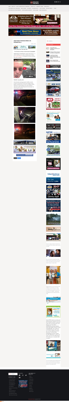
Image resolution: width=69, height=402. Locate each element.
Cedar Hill (30, 379)
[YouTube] (19, 379)
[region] (53, 68)
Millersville (31, 385)
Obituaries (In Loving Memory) (14, 10)
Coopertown (31, 381)
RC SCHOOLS (11, 388)
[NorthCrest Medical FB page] (24, 50)
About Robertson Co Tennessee (23, 6)
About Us (13, 6)
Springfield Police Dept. (13, 395)
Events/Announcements (27, 10)
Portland (30, 388)
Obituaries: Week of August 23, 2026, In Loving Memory (55, 54)
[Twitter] (58, 1)
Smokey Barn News (31, 401)
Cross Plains (31, 382)
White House (31, 393)
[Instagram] (60, 1)
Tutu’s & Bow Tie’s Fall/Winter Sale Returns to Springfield (55, 50)
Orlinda (30, 387)
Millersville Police (12, 384)
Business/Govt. (35, 8)
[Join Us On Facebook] (25, 157)
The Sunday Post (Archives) (14, 8)
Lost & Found (42, 8)
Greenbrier (31, 384)
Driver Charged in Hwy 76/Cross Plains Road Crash (55, 63)
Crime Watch (46, 6)
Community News (39, 6)
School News (35, 10)
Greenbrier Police (12, 382)
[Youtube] (56, 1)
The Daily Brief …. (49, 8)
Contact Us (33, 6)
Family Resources (43, 10)
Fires (55, 8)
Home (9, 6)
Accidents (29, 8)
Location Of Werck (18, 58)
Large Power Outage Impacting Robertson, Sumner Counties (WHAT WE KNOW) (55, 59)
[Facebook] (55, 1)
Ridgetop (30, 390)
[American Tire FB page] (25, 144)
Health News (23, 8)
